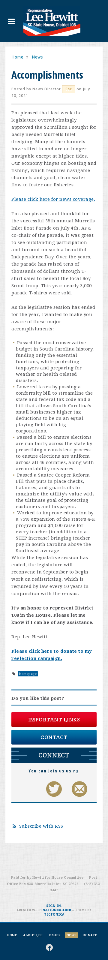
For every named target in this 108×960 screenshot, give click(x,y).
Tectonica (54, 914)
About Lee (33, 935)
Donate (90, 935)
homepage (28, 674)
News (37, 57)
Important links (54, 719)
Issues (55, 935)
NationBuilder (57, 910)
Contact (54, 737)
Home (17, 57)
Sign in (53, 906)
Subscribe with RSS (41, 826)
